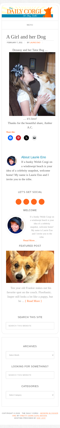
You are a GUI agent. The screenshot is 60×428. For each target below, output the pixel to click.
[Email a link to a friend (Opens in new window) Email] (34, 137)
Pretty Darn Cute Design (33, 416)
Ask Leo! (41, 418)
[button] (30, 25)
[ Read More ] (33, 301)
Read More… (30, 240)
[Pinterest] (26, 202)
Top (56, 423)
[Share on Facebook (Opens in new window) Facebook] (10, 137)
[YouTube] (41, 202)
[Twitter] (34, 202)
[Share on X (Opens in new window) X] (26, 137)
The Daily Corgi (27, 12)
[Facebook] (18, 202)
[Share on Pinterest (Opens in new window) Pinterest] (18, 137)
